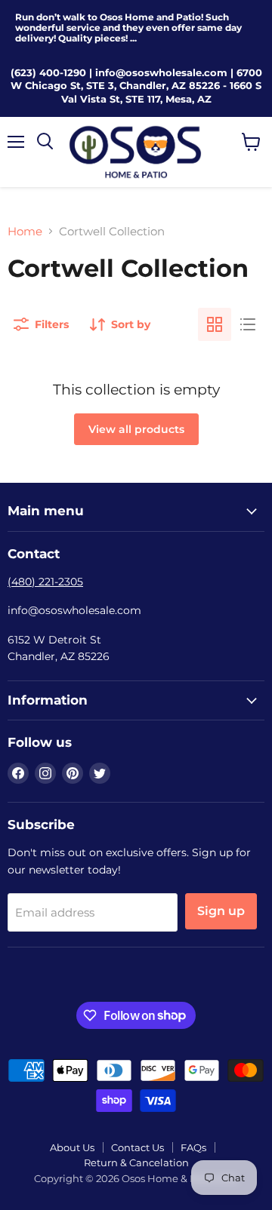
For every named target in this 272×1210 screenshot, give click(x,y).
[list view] (247, 324)
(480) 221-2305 (45, 581)
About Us (72, 1147)
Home (25, 231)
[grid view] (214, 324)
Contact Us (137, 1147)
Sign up (221, 911)
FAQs (193, 1147)
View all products (136, 429)
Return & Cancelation (136, 1162)
